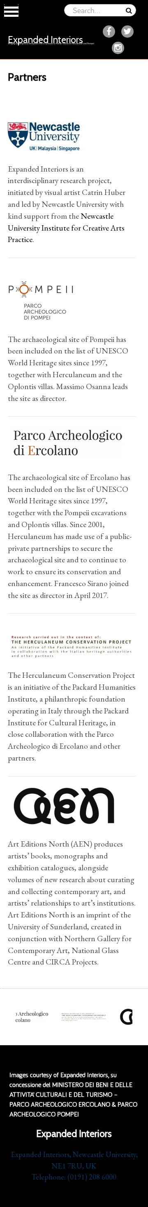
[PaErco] (66, 442)
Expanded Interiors (45, 39)
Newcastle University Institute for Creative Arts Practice (66, 228)
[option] (84, 1016)
